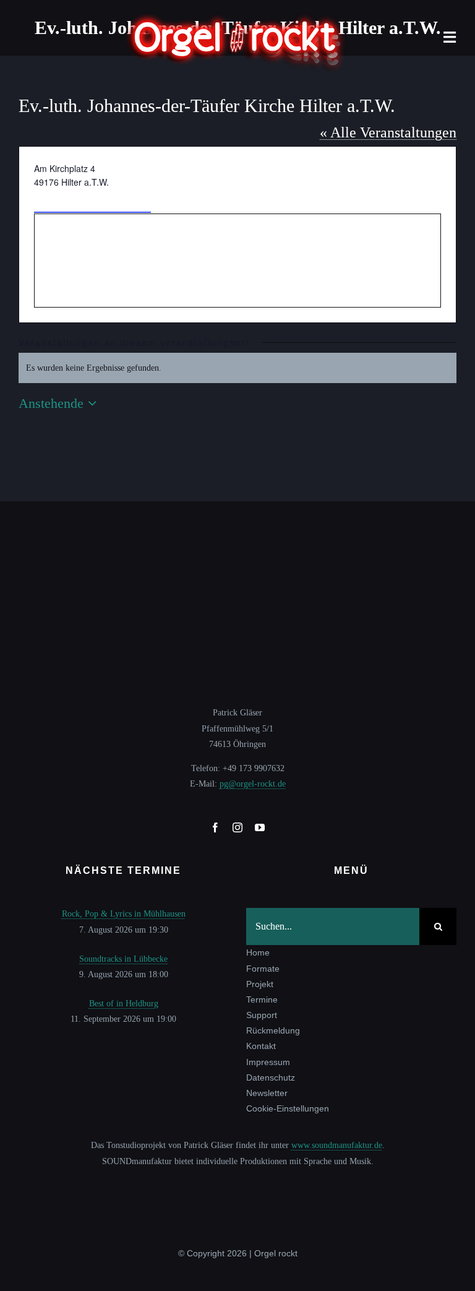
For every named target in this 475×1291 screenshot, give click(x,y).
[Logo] (237, 16)
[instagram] (237, 827)
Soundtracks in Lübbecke (123, 959)
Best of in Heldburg (123, 1003)
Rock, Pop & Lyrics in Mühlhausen (124, 913)
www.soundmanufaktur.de (336, 1145)
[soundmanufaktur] (237, 1181)
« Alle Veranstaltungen (388, 132)
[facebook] (215, 827)
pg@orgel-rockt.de (253, 783)
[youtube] (260, 827)
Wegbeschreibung (92, 201)
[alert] (237, 368)
